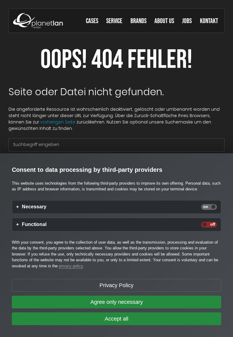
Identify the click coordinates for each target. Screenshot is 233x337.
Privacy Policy (116, 285)
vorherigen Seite (57, 122)
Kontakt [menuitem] (209, 21)
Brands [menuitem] (138, 21)
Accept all (116, 319)
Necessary (34, 206)
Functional (34, 224)
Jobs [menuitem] (187, 21)
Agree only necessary (116, 302)
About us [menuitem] (164, 21)
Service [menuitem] (114, 21)
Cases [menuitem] (92, 21)
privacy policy (71, 266)
